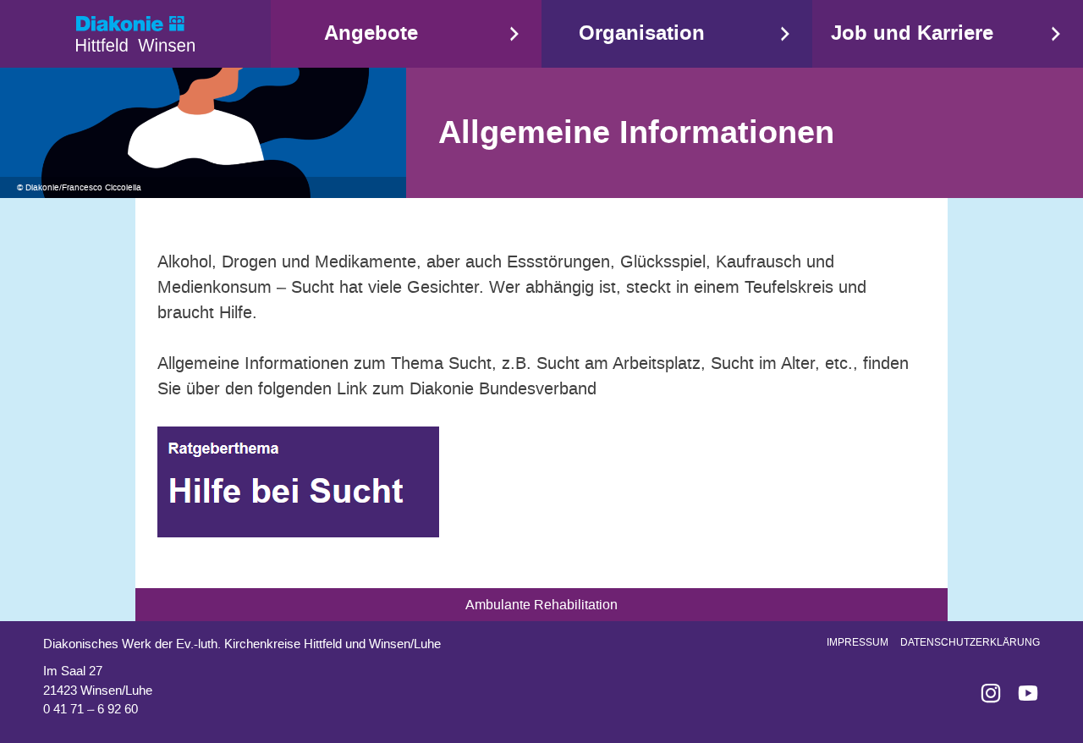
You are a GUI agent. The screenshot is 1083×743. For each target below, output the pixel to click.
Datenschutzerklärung (970, 642)
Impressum (857, 642)
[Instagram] (984, 693)
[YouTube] (1021, 693)
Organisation (642, 33)
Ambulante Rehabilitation (541, 605)
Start (135, 34)
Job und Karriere (912, 33)
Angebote (371, 33)
